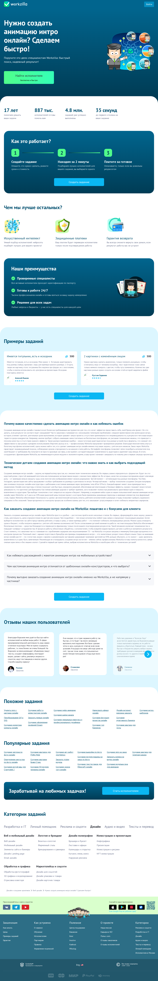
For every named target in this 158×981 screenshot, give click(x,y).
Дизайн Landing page (14, 853)
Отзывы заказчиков (109, 940)
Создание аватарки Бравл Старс (38, 760)
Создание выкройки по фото (90, 752)
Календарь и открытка (79, 849)
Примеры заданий (10, 936)
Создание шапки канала (64, 715)
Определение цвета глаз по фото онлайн (14, 760)
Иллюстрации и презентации (114, 835)
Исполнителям (40, 936)
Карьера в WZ (106, 932)
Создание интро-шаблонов (147, 711)
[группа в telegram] (16, 907)
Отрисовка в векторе (14, 880)
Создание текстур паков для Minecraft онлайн (90, 765)
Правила (37, 944)
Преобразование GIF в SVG (13, 719)
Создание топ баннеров (98, 726)
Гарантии (6, 940)
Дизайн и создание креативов (18, 890)
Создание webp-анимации (65, 710)
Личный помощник (143, 948)
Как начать (7, 928)
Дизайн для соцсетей (46, 871)
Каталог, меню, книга (79, 853)
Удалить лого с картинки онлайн (11, 711)
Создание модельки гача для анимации (117, 765)
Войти (149, 4)
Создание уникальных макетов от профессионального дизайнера (68, 721)
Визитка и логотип (47, 841)
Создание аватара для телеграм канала (141, 753)
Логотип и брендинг (50, 835)
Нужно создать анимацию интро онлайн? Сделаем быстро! (68, 890)
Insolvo (72, 940)
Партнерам (39, 940)
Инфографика (103, 841)
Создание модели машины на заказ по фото (90, 758)
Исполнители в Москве (145, 953)
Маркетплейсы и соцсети (51, 866)
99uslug (72, 948)
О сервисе (38, 928)
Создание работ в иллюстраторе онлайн (37, 711)
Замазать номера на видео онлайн (115, 758)
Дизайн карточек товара (48, 880)
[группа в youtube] (25, 907)
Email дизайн (10, 857)
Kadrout (72, 944)
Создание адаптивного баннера (125, 719)
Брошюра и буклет (78, 841)
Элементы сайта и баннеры (17, 849)
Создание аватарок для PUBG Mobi (40, 753)
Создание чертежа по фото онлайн (13, 753)
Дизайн (138, 936)
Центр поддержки (77, 928)
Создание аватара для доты (126, 726)
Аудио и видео (141, 940)
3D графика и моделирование (18, 876)
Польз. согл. (105, 936)
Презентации (103, 845)
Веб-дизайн (9, 841)
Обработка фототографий (16, 871)
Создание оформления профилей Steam (37, 723)
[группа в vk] (6, 907)
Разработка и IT (142, 932)
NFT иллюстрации (105, 853)
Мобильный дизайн (13, 845)
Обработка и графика (17, 866)
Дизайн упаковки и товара (48, 876)
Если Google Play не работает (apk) (122, 911)
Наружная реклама (78, 857)
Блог (71, 936)
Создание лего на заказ (117, 752)
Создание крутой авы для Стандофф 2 (15, 768)
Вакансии (73, 932)
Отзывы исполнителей (110, 944)
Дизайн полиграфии (81, 835)
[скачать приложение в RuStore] (141, 907)
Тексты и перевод (143, 944)
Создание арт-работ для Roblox (64, 753)
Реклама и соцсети (143, 928)
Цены (5, 932)
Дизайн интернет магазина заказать (124, 711)
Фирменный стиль (46, 845)
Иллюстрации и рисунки (108, 849)
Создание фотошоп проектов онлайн (100, 719)
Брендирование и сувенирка (51, 849)
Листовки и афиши (77, 845)
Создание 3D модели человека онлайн (39, 768)
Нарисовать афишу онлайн (100, 711)
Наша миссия (106, 928)
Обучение (38, 932)
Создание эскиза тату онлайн (63, 768)
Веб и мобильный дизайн (19, 835)
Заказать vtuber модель (62, 760)
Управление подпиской (44, 948)
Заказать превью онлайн (38, 717)
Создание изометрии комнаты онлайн (13, 726)
